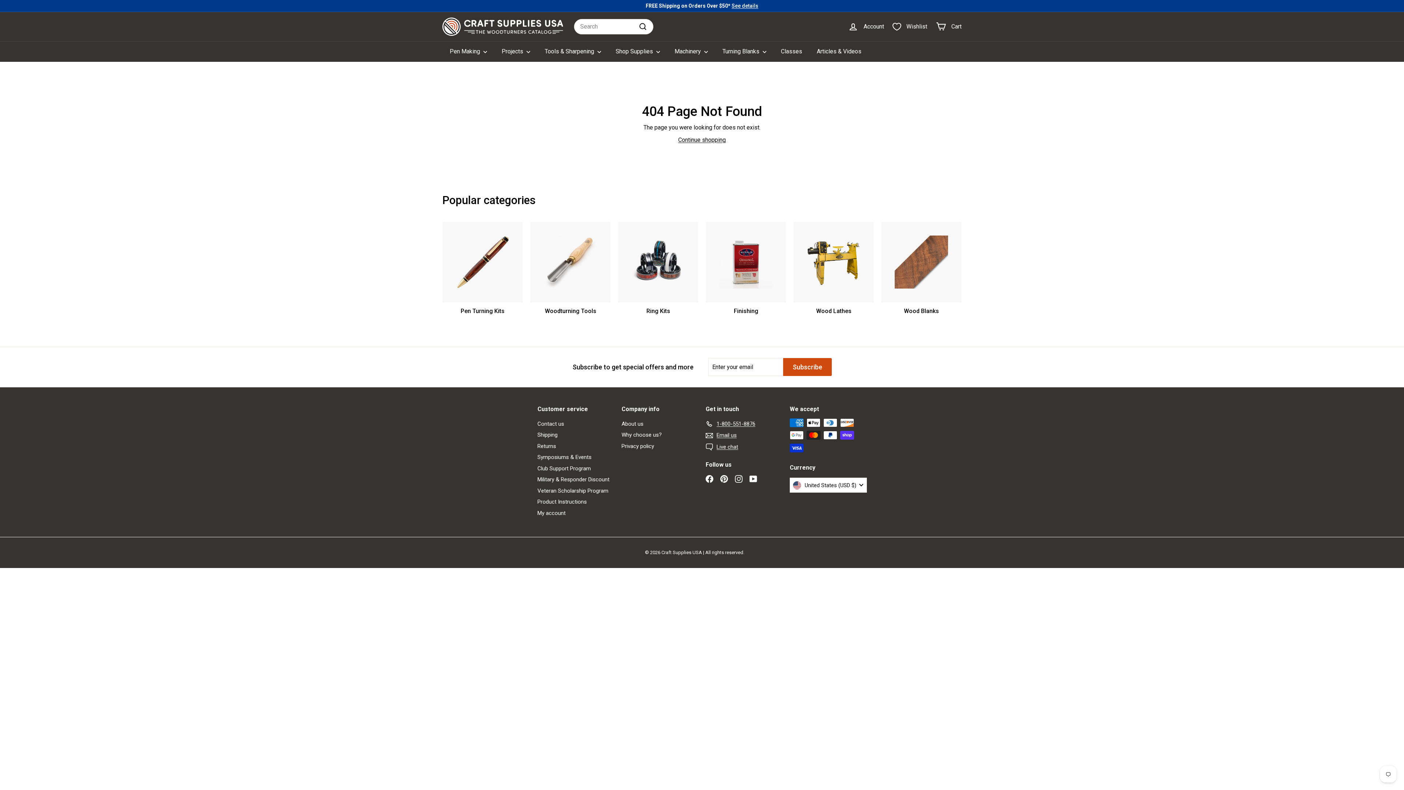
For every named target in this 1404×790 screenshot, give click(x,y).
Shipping (547, 435)
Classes (791, 51)
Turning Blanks (741, 51)
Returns (546, 446)
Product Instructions (562, 502)
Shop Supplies (635, 51)
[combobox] (613, 26)
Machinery (688, 51)
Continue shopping (702, 139)
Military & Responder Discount (573, 479)
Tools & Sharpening (570, 51)
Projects (513, 51)
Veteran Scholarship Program (572, 491)
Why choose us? (642, 435)
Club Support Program (564, 468)
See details (745, 6)
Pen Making (466, 51)
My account (551, 513)
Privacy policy (638, 446)
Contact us (550, 424)
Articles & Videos (839, 51)
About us (633, 424)
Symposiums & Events (564, 457)
